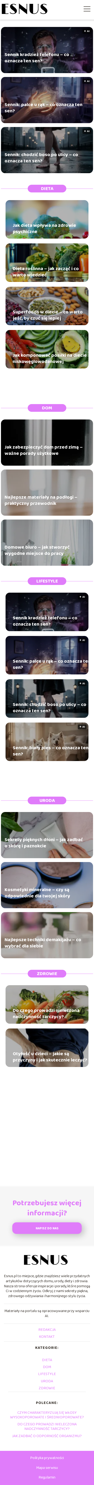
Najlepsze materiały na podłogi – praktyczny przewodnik (41, 500)
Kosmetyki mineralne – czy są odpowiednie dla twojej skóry (37, 893)
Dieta (47, 188)
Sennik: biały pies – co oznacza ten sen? (50, 751)
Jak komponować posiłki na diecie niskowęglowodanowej (50, 358)
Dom (47, 408)
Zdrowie (47, 973)
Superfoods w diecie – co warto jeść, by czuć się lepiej (48, 315)
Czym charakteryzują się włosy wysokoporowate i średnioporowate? (47, 1415)
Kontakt (47, 1337)
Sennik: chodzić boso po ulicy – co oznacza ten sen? (41, 158)
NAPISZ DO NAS (47, 1228)
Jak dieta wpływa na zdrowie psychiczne (44, 228)
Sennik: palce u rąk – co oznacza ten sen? (43, 108)
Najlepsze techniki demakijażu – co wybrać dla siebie (43, 943)
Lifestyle (47, 581)
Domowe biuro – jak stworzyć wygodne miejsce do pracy (37, 550)
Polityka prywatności (47, 1458)
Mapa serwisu (47, 1468)
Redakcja (47, 1330)
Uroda (47, 800)
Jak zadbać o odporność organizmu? (47, 1436)
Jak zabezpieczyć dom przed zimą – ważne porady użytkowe (44, 450)
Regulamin (47, 1477)
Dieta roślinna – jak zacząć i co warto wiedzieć (46, 272)
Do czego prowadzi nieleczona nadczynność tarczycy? (46, 1013)
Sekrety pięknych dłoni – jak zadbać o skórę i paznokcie (44, 843)
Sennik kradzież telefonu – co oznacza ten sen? (37, 57)
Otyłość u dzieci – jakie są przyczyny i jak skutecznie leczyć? (50, 1057)
